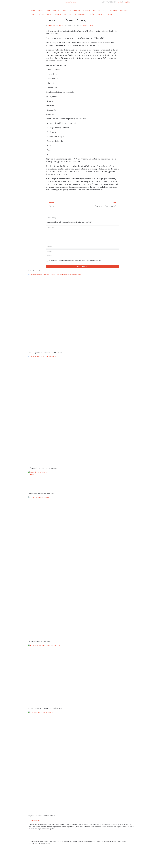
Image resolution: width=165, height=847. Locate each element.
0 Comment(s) (88, 25)
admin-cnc (51, 25)
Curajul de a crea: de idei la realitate (41, 493)
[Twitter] (36, 3)
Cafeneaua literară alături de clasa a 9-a (42, 468)
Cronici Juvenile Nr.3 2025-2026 (39, 641)
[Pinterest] (46, 3)
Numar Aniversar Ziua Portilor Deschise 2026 (45, 708)
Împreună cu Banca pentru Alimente (41, 816)
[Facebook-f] (31, 3)
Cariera (60, 25)
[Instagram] (41, 3)
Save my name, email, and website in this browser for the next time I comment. (75, 261)
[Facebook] (31, 835)
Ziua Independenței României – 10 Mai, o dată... (46, 353)
